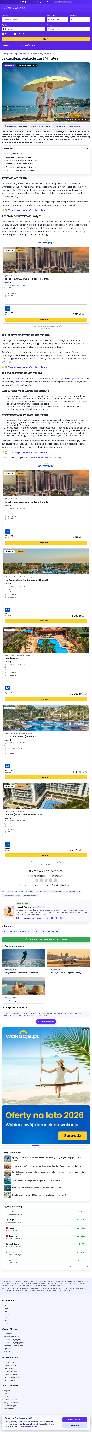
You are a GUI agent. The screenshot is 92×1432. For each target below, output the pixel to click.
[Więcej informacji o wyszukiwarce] (34, 45)
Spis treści (8, 148)
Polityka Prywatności (11, 1402)
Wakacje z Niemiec (11, 1399)
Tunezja (7, 1311)
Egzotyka (7, 1349)
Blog (15, 54)
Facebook (10, 931)
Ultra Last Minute (10, 1380)
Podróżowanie (24, 54)
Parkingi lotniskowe (11, 1371)
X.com (41, 931)
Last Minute (21, 34)
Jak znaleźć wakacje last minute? (19, 164)
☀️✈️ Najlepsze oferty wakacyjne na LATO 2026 (36, 2)
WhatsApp (26, 931)
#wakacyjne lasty (30, 896)
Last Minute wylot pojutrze (14, 1343)
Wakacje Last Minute (11, 1337)
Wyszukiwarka (9, 1362)
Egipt (6, 1305)
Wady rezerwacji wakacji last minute (20, 170)
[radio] (37, 880)
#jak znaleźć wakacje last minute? (49, 891)
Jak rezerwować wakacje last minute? (21, 160)
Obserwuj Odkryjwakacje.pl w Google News (48, 939)
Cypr (5, 1320)
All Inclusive (8, 34)
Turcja (6, 1308)
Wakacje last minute (14, 153)
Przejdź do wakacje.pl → (63, 2)
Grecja (6, 1314)
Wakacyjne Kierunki (11, 1374)
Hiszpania (7, 1317)
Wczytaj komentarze (46, 1021)
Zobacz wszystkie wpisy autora (29, 918)
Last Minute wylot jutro (12, 1340)
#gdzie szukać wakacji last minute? (21, 891)
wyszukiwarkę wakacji (70, 378)
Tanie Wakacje (9, 1368)
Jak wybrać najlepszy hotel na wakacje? (44, 457)
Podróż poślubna (10, 1365)
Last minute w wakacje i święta (18, 157)
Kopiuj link (54, 931)
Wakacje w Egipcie (11, 1406)
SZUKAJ (46, 39)
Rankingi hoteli (9, 1409)
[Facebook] (47, 918)
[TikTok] (56, 918)
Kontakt (7, 1397)
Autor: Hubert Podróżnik (40, 126)
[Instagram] (52, 918)
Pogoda (7, 1390)
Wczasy (18, 381)
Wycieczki (7, 1352)
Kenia (6, 1323)
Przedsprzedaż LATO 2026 (14, 1346)
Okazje (6, 1394)
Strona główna (7, 54)
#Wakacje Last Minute (11, 896)
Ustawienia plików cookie (29, 1426)
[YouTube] (61, 918)
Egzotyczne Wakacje (11, 1377)
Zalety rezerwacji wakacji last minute (21, 167)
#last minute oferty (73, 891)
